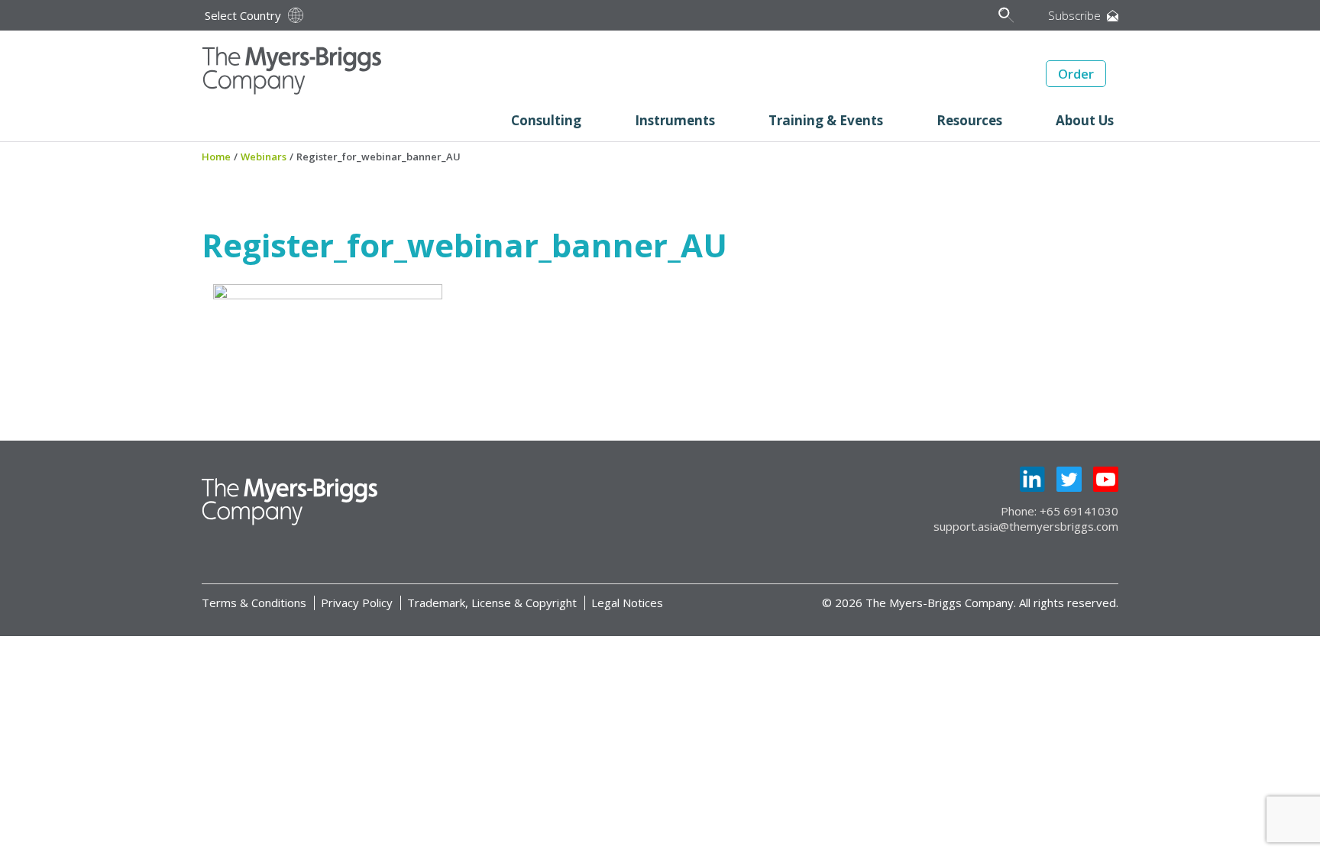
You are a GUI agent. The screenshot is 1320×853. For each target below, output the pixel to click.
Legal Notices (627, 602)
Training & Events (825, 120)
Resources (969, 120)
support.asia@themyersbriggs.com (1025, 526)
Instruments (675, 120)
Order (1076, 73)
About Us (1085, 120)
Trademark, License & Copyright (492, 602)
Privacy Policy (357, 602)
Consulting (546, 120)
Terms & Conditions (254, 602)
